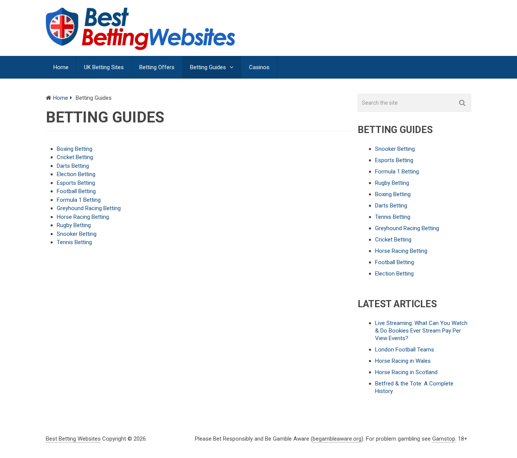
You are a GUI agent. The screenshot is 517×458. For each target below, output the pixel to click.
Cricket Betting (75, 157)
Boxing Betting (74, 148)
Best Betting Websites (73, 438)
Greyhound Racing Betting (89, 208)
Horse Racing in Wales (403, 360)
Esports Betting (76, 182)
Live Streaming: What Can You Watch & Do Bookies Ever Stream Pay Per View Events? (421, 331)
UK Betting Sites (104, 67)
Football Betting (76, 191)
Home (61, 67)
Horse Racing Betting (83, 217)
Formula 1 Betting (79, 200)
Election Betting (76, 174)
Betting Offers (156, 67)
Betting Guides (208, 67)
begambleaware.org (337, 438)
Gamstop (443, 438)
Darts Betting (73, 165)
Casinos (259, 67)
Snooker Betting (77, 234)
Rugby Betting (74, 225)
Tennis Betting (74, 242)
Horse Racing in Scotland (406, 372)
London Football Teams (404, 349)
